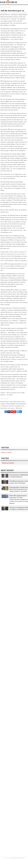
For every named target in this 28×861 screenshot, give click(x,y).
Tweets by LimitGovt (6, 452)
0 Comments (9, 7)
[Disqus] (14, 429)
